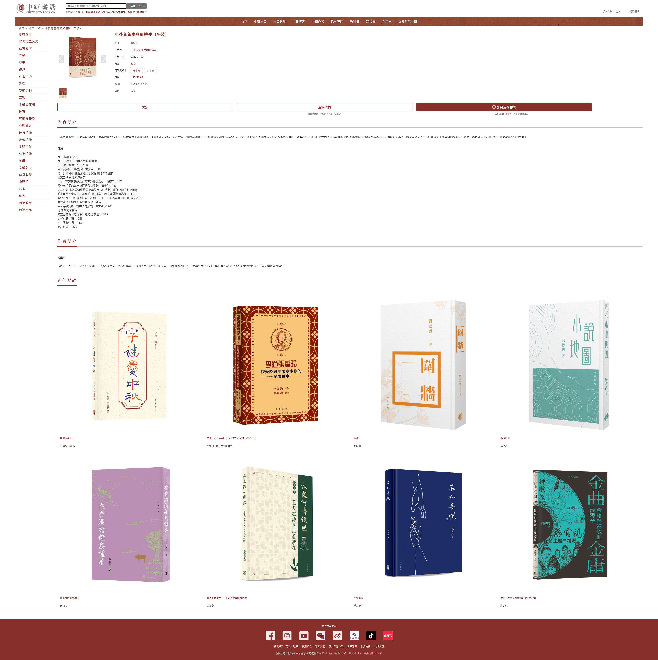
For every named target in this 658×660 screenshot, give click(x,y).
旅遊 (22, 196)
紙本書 (136, 70)
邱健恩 (504, 605)
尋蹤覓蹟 (95, 12)
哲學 (22, 83)
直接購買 (324, 107)
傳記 (22, 69)
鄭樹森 (504, 445)
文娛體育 (25, 167)
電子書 (150, 70)
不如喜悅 (358, 597)
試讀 (145, 107)
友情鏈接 (379, 646)
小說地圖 (505, 438)
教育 (22, 111)
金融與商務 (27, 104)
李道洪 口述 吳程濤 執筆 (219, 445)
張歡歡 (210, 605)
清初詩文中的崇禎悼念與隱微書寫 (129, 12)
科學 (22, 160)
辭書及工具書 (28, 41)
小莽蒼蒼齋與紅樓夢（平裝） (64, 28)
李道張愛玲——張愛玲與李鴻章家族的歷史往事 (231, 438)
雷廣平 (134, 43)
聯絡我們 (320, 646)
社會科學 (25, 76)
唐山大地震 (84, 12)
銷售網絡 (634, 11)
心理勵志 (25, 125)
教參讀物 (25, 139)
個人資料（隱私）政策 (286, 646)
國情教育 (25, 203)
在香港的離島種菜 (69, 597)
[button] (103, 59)
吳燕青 (63, 605)
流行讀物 (25, 132)
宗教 (22, 97)
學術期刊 (25, 90)
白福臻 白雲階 (67, 445)
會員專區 (352, 646)
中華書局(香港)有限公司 (143, 49)
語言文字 (25, 48)
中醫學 (24, 181)
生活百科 (25, 146)
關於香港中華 (336, 646)
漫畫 (22, 188)
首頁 (22, 28)
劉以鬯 (357, 445)
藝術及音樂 (27, 118)
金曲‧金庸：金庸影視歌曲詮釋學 (518, 597)
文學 (22, 55)
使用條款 (307, 646)
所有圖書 (25, 34)
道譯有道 (105, 12)
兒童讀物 (25, 153)
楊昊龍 (357, 605)
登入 (618, 11)
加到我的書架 (506, 107)
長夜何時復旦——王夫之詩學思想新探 (227, 597)
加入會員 (607, 11)
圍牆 (356, 438)
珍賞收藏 (25, 174)
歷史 (22, 62)
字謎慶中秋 (66, 438)
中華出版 (35, 28)
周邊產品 (25, 210)
